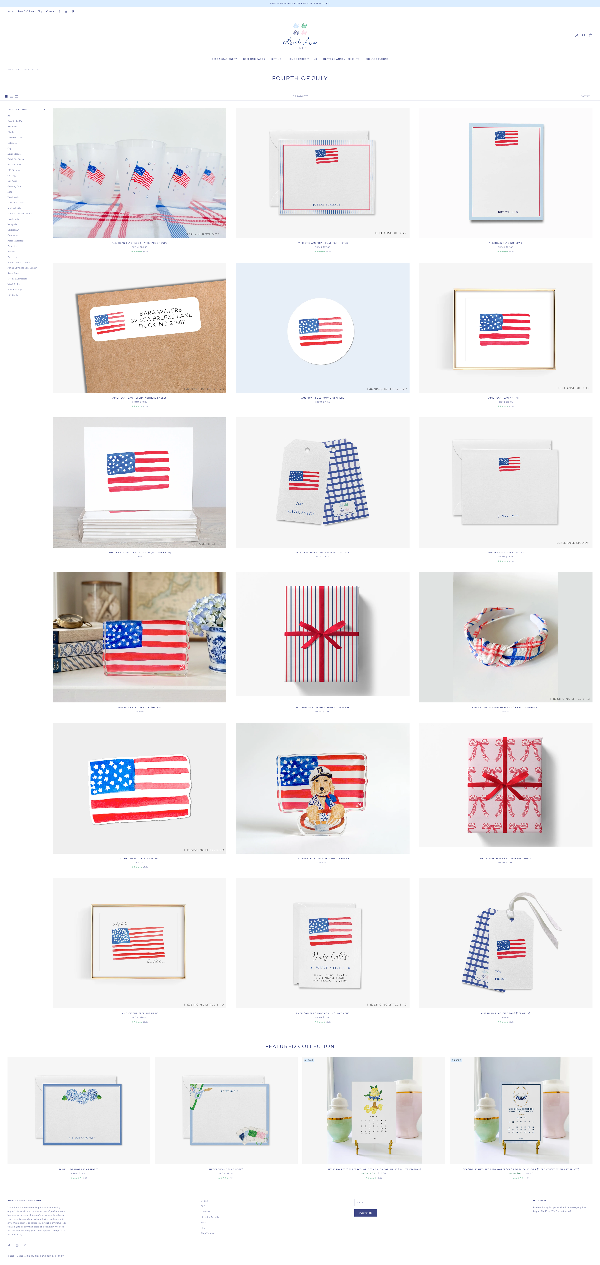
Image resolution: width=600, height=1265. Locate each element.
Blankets (12, 132)
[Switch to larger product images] (6, 96)
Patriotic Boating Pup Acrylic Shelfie (322, 858)
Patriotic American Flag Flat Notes (323, 243)
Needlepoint (14, 219)
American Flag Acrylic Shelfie (139, 707)
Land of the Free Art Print (140, 1013)
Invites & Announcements (341, 59)
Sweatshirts (13, 273)
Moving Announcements (20, 213)
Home (10, 69)
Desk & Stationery (224, 59)
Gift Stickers (14, 170)
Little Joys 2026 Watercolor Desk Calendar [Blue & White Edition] (374, 1169)
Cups (10, 148)
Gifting (276, 59)
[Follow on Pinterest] (73, 11)
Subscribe (365, 1213)
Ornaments (13, 235)
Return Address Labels (19, 262)
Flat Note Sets (14, 164)
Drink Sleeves (14, 153)
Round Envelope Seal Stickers (23, 268)
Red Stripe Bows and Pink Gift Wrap (505, 858)
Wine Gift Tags (15, 289)
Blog (40, 11)
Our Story (205, 1211)
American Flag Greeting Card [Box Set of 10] (139, 552)
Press (203, 1222)
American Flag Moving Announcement (323, 1013)
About (11, 11)
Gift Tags (12, 175)
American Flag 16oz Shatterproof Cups (139, 243)
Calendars (12, 143)
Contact (50, 11)
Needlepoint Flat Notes (226, 1169)
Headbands (13, 197)
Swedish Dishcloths (17, 278)
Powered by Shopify (52, 1256)
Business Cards (15, 137)
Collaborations (377, 59)
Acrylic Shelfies (15, 121)
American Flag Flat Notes (505, 552)
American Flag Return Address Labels (139, 398)
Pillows (11, 251)
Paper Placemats (16, 240)
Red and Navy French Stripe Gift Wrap (322, 707)
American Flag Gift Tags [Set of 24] (505, 1013)
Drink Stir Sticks (16, 159)
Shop (18, 69)
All (9, 115)
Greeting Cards (254, 59)
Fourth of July (31, 69)
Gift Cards (13, 295)
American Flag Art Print (505, 398)
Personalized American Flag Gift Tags (322, 552)
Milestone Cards (16, 202)
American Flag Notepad (505, 243)
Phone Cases (14, 246)
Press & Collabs (26, 11)
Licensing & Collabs (211, 1217)
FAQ (203, 1206)
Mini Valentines (15, 208)
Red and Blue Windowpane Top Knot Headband (505, 707)
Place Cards (13, 257)
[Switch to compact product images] (16, 96)
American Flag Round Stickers (322, 398)
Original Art (13, 230)
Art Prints (12, 126)
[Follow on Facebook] (59, 11)
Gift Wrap (12, 181)
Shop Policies (207, 1233)
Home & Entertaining (302, 59)
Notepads (12, 224)
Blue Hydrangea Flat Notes (79, 1169)
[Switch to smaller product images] (11, 96)
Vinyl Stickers (14, 284)
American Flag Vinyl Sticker (140, 858)
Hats (10, 192)
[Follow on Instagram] (66, 11)
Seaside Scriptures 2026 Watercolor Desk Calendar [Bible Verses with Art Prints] (521, 1169)
